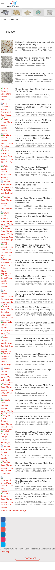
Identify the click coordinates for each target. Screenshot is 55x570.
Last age (22, 510)
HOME (3, 19)
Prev (3, 510)
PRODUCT (15, 19)
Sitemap (5, 551)
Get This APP (30, 558)
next (17, 510)
